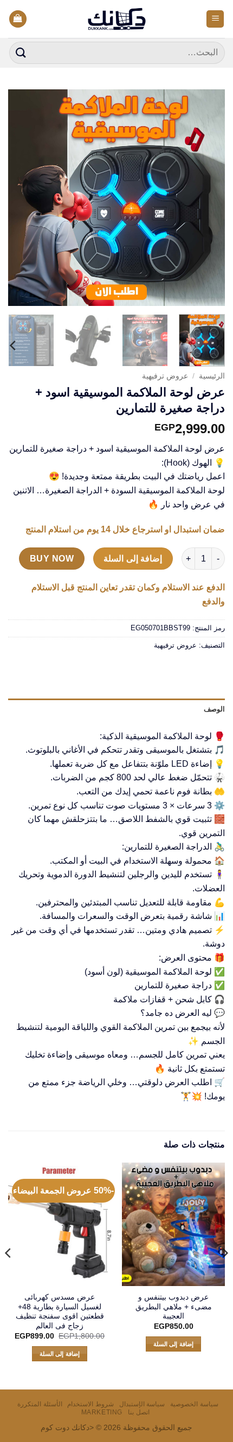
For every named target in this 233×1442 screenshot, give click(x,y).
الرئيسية (212, 376)
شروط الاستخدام (90, 1404)
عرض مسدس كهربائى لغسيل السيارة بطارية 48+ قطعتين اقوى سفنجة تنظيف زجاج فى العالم (60, 1311)
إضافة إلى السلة (132, 558)
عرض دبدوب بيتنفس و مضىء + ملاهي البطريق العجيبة (173, 1306)
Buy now (52, 558)
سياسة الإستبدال (142, 1404)
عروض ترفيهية (165, 376)
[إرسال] (21, 52)
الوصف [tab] (214, 709)
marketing (102, 1412)
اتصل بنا (139, 1412)
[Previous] (207, 197)
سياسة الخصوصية (194, 1404)
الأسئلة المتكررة (39, 1404)
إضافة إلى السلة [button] (173, 1344)
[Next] (18, 197)
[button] (215, 19)
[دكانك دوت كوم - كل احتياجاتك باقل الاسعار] (117, 19)
